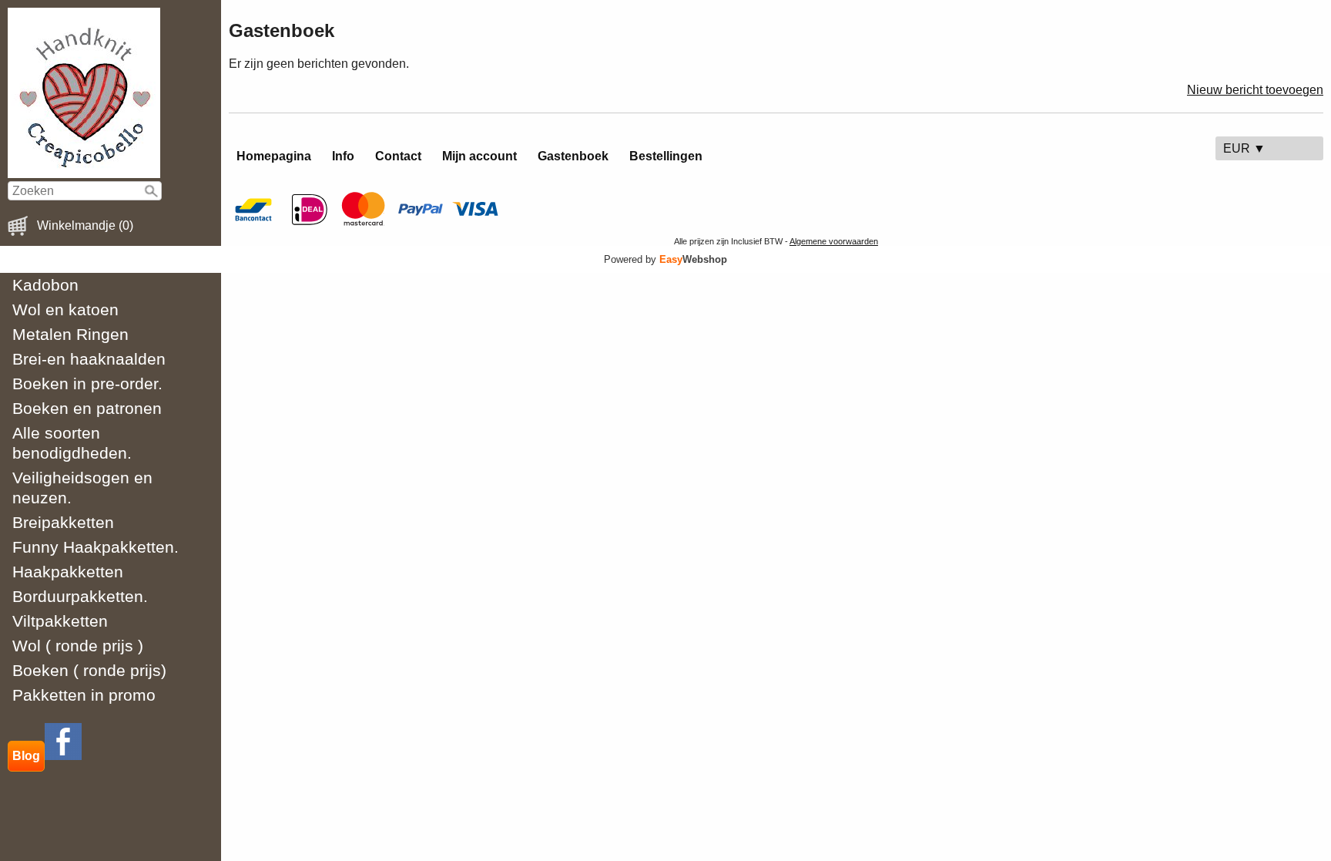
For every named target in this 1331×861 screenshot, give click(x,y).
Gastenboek (573, 156)
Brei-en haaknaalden (89, 359)
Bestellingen (665, 156)
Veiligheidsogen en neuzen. (82, 487)
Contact (398, 156)
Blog (26, 755)
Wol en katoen (65, 309)
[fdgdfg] (63, 755)
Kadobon (45, 285)
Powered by (665, 259)
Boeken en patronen (87, 408)
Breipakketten (63, 522)
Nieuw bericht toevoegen (1255, 89)
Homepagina (273, 156)
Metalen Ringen (70, 334)
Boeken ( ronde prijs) (89, 670)
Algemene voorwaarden (834, 241)
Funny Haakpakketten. (95, 547)
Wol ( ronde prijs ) (77, 645)
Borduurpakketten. (80, 596)
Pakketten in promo (84, 695)
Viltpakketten (60, 621)
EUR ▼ (1244, 148)
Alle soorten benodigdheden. (72, 443)
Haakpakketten (67, 571)
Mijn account (479, 156)
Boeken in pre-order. (87, 383)
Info (343, 156)
